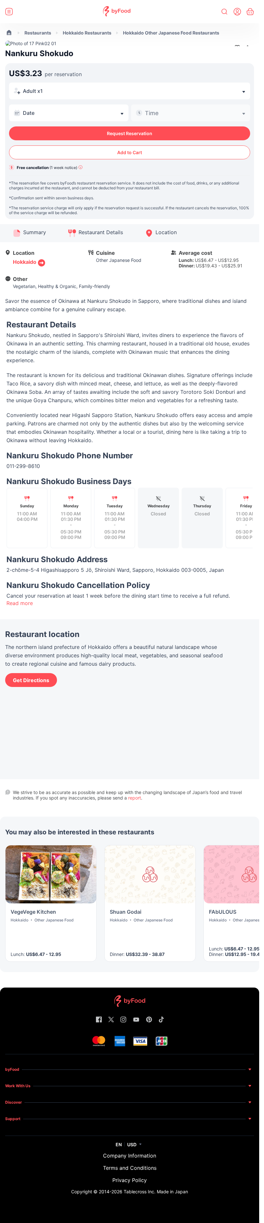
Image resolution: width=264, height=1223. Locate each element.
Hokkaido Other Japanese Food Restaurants (171, 32)
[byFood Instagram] (123, 1020)
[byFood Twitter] (111, 1020)
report (134, 797)
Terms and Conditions (129, 1168)
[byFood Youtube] (136, 1020)
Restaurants (37, 32)
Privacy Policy (129, 1180)
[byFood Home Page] (116, 11)
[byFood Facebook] (99, 1020)
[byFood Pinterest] (149, 1020)
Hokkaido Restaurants (87, 32)
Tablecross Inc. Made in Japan (156, 1191)
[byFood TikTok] (161, 1020)
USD (132, 1144)
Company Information (129, 1155)
